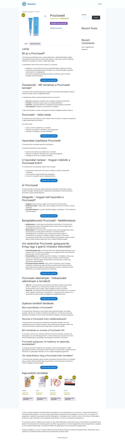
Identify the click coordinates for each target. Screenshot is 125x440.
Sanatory (32, 4)
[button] (45, 16)
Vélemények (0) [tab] (35, 43)
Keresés (84, 14)
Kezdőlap (24, 11)
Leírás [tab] (26, 43)
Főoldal (100, 4)
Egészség (30, 11)
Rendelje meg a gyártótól (58, 23)
